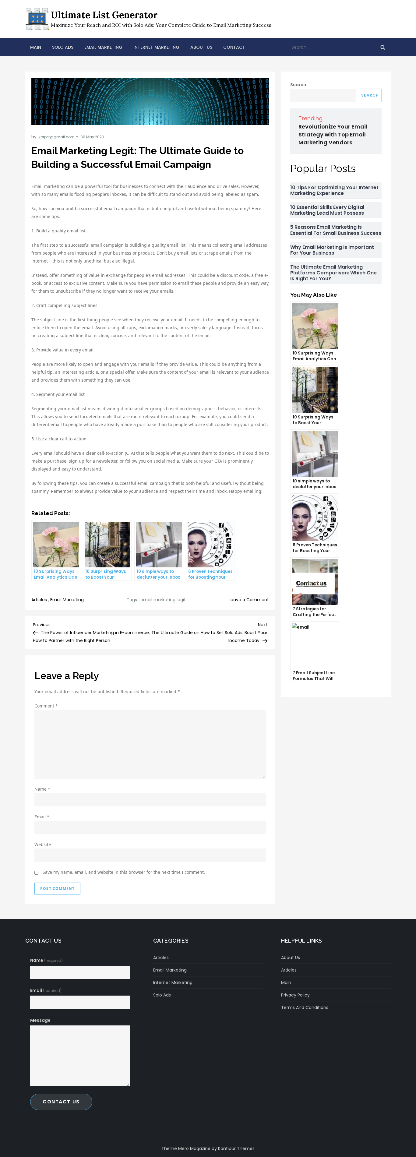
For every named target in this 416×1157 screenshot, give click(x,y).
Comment (46, 706)
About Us (201, 47)
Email (41, 817)
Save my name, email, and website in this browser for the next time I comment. (124, 872)
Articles (39, 599)
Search (298, 85)
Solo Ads (62, 47)
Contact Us (61, 1101)
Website (42, 844)
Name (42, 789)
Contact (234, 47)
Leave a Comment (249, 600)
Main (35, 47)
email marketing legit (163, 600)
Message (40, 1020)
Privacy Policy (295, 995)
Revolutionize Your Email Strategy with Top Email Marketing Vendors (332, 134)
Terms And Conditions (304, 1007)
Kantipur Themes (236, 1148)
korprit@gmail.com (57, 136)
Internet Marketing (156, 47)
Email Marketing (103, 47)
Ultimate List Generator (104, 15)
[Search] (383, 47)
